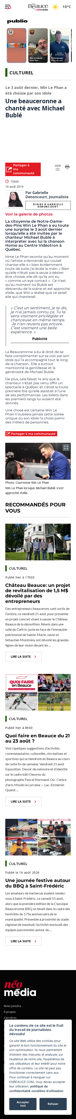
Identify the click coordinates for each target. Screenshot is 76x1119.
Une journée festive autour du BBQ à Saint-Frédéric (37, 883)
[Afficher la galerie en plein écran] (66, 447)
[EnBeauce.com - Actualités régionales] (38, 6)
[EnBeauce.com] (20, 987)
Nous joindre (12, 1006)
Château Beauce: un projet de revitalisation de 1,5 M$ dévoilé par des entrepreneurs (37, 593)
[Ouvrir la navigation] (8, 7)
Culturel (21, 72)
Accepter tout (23, 1103)
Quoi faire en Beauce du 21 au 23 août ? (37, 738)
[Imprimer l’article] (67, 167)
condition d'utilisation (47, 1091)
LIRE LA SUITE (21, 657)
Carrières (10, 1018)
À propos (10, 1012)
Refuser (53, 1104)
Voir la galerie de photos (29, 214)
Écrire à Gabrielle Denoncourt (48, 205)
